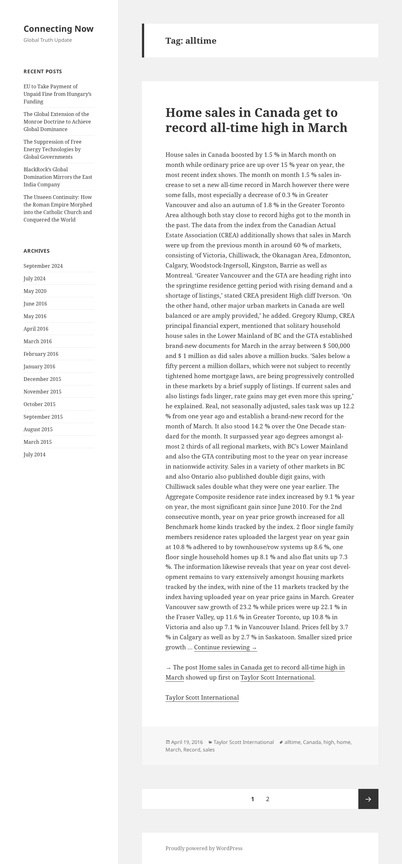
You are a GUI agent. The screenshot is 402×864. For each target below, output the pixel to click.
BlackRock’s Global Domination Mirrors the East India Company (58, 177)
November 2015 (43, 391)
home (343, 742)
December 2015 (42, 379)
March (173, 749)
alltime (293, 742)
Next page (368, 799)
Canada (312, 742)
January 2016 (39, 366)
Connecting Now (59, 28)
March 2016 (38, 341)
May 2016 (35, 316)
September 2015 (43, 416)
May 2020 (35, 291)
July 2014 (35, 454)
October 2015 (40, 404)
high (328, 742)
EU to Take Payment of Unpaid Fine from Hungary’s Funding (57, 94)
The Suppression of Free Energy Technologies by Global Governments (53, 149)
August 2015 (38, 429)
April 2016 (36, 328)
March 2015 (38, 441)
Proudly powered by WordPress (204, 848)
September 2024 (43, 265)
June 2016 (35, 303)
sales (209, 749)
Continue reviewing (225, 647)
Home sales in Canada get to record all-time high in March (257, 119)
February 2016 (41, 353)
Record (191, 749)
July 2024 (35, 278)
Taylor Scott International (277, 677)
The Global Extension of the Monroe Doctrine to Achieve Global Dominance (57, 122)
